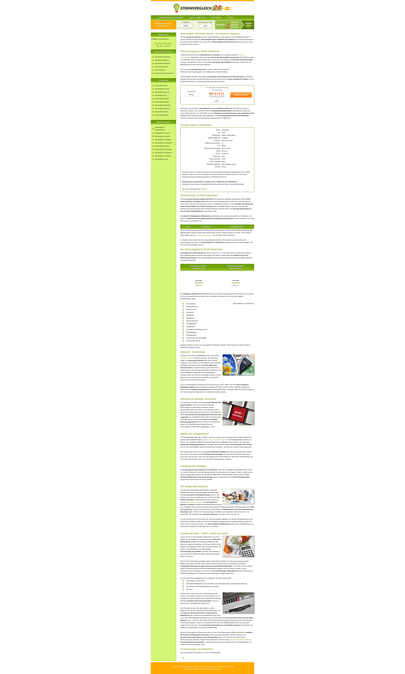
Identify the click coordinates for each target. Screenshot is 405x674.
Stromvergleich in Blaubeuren (163, 152)
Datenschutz (229, 666)
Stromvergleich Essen (161, 112)
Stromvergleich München (162, 92)
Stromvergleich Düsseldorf (162, 105)
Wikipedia (204, 189)
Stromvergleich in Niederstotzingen (160, 129)
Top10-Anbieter (197, 17)
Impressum (221, 666)
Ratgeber (216, 17)
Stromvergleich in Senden (162, 136)
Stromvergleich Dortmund (162, 108)
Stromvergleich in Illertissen (163, 139)
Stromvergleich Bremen (162, 115)
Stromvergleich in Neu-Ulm (163, 133)
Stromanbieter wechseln (204, 235)
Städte (230, 17)
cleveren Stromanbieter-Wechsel (240, 639)
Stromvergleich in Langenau (163, 156)
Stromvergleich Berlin (161, 85)
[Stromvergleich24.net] (190, 8)
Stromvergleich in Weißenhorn (163, 143)
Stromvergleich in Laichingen (163, 149)
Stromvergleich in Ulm (161, 159)
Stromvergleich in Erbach (162, 146)
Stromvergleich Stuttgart (162, 102)
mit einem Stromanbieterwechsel (217, 440)
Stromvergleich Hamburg (162, 89)
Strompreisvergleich (187, 358)
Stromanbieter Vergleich (195, 502)
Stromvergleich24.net (171, 17)
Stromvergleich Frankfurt (162, 98)
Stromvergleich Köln (161, 95)
